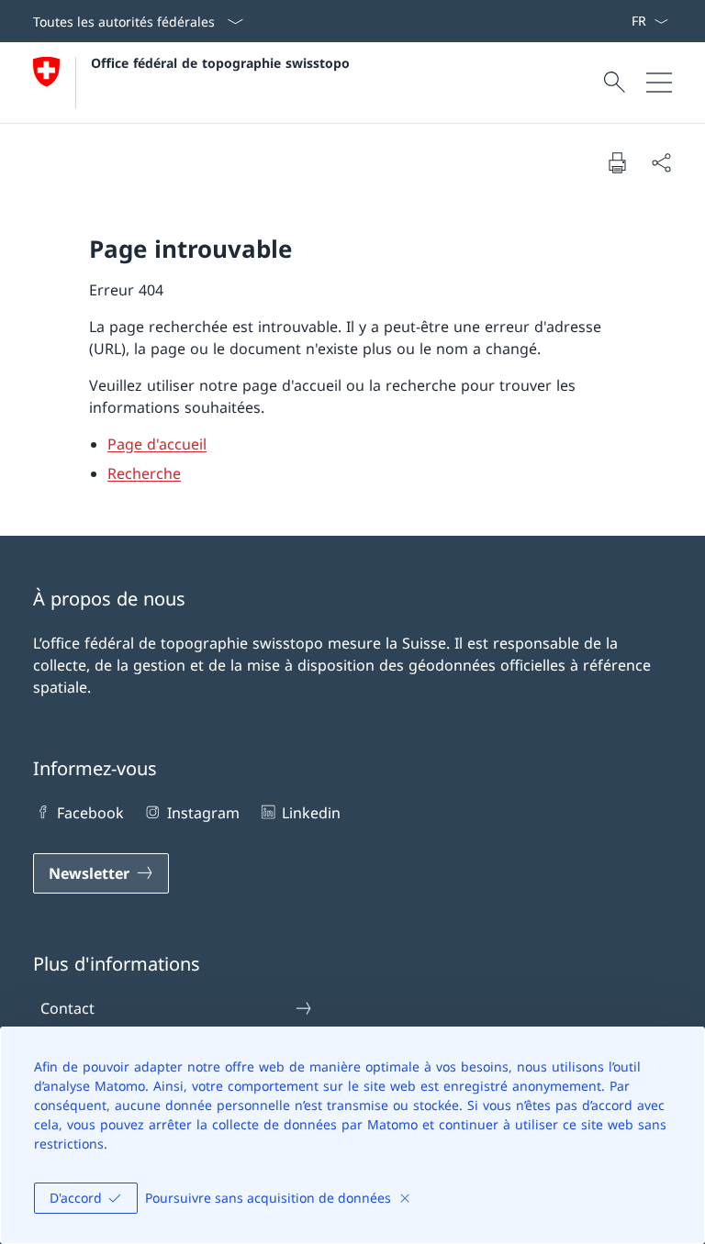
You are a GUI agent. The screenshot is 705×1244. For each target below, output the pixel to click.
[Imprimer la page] (617, 162)
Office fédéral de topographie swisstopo (220, 63)
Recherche (144, 473)
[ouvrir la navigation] (659, 82)
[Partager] (661, 162)
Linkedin (311, 813)
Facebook (90, 813)
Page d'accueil (157, 444)
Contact (67, 1008)
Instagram (203, 813)
